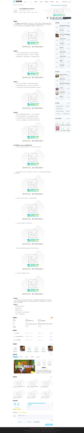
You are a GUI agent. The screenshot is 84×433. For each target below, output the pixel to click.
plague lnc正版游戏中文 (62, 130)
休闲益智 (28, 12)
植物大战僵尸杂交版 (59, 106)
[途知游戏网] (17, 2)
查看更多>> (51, 344)
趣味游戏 (25, 12)
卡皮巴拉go (58, 113)
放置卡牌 (36, 12)
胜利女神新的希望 (59, 108)
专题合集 (52, 1)
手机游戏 (30, 1)
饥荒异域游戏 (68, 130)
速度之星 (67, 106)
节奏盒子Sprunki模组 (60, 111)
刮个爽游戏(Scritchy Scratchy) (62, 125)
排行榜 (57, 1)
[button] (70, 12)
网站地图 (52, 428)
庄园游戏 (67, 111)
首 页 (25, 1)
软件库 (41, 1)
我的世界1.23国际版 (57, 125)
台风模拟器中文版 (57, 130)
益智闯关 (21, 12)
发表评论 (49, 424)
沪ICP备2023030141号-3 (52, 431)
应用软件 (36, 1)
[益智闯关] (24, 366)
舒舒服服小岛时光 (66, 113)
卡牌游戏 (32, 12)
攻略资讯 (46, 1)
